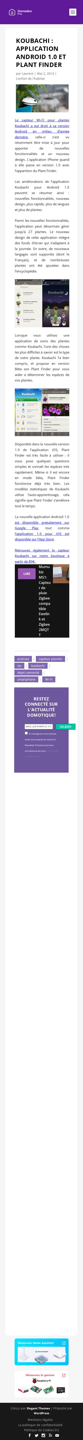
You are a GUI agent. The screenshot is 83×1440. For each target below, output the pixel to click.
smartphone (26, 679)
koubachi (38, 666)
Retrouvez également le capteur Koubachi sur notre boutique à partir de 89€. (42, 556)
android (23, 659)
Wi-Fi (48, 679)
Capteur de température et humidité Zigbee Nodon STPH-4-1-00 (40, 981)
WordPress (41, 1413)
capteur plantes (50, 659)
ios (19, 666)
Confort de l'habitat (30, 78)
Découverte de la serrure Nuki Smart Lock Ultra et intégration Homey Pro (41, 844)
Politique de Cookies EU (41, 1430)
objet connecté (28, 672)
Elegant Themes (38, 1408)
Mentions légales (40, 1420)
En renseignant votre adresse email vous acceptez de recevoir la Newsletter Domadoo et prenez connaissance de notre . (41, 745)
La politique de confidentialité (40, 1425)
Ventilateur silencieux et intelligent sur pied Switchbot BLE (40, 1250)
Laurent (27, 73)
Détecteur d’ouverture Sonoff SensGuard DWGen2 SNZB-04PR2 (40, 1112)
